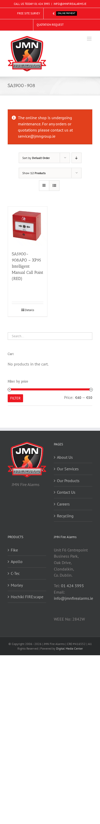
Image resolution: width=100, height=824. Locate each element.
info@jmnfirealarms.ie (73, 598)
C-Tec (15, 573)
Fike (14, 550)
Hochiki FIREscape (27, 596)
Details (29, 310)
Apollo (17, 561)
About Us (65, 457)
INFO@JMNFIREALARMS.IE (70, 4)
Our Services (68, 468)
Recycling (65, 515)
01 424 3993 (42, 4)
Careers (63, 504)
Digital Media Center (69, 648)
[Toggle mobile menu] (89, 38)
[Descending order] (77, 158)
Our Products (68, 480)
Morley (17, 585)
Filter (15, 398)
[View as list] (54, 186)
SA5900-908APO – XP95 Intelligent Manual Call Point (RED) (27, 266)
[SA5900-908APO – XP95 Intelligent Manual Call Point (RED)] (27, 226)
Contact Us (66, 492)
